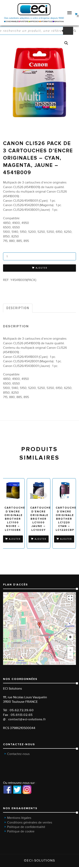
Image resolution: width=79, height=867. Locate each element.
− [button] (70, 655)
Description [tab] (17, 308)
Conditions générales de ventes (29, 822)
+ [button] (70, 649)
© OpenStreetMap (67, 663)
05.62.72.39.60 (22, 710)
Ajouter (41, 268)
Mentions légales (19, 818)
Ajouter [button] (14, 539)
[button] (66, 43)
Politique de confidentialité (26, 827)
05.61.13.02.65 (22, 715)
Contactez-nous (18, 754)
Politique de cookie (20, 831)
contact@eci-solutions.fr (27, 719)
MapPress (54, 663)
